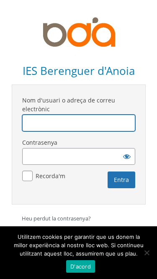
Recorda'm (50, 176)
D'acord (80, 266)
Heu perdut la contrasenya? (56, 218)
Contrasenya (39, 142)
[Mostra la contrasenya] (126, 156)
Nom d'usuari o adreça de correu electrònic (68, 104)
